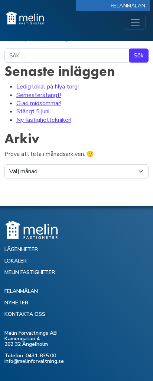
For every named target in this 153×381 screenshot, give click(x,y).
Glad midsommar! (38, 103)
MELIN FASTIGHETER (29, 272)
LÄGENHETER (21, 249)
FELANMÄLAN (21, 291)
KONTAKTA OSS (24, 314)
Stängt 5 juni (32, 111)
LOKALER (15, 260)
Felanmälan (130, 5)
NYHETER (16, 302)
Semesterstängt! (38, 95)
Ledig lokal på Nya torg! (47, 87)
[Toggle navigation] (135, 22)
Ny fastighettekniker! (43, 120)
